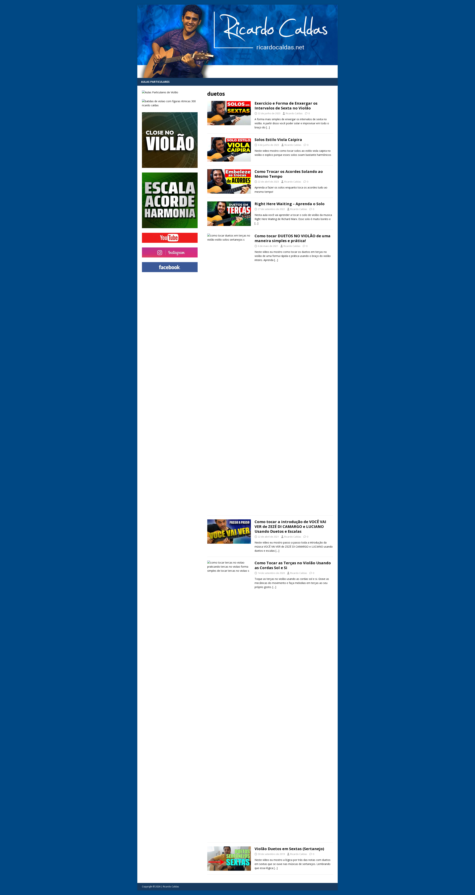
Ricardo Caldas (294, 113)
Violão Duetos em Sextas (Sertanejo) (289, 848)
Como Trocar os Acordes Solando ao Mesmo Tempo (289, 174)
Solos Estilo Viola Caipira (278, 139)
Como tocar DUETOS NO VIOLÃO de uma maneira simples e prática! (292, 238)
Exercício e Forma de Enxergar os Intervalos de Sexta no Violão (286, 106)
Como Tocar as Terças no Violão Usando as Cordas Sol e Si (293, 565)
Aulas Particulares (155, 81)
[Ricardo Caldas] (237, 76)
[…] (268, 127)
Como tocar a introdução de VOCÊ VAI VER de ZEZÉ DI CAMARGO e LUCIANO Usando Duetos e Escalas (290, 526)
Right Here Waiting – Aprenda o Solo (290, 203)
